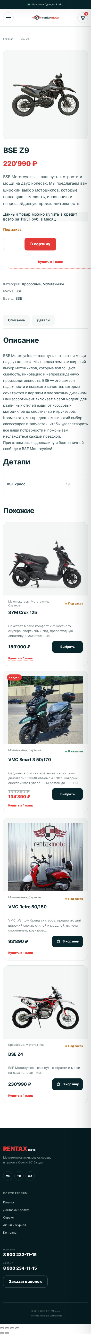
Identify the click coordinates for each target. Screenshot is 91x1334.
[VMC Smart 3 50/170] (45, 713)
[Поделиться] (12, 1328)
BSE (19, 291)
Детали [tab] (43, 320)
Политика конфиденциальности (45, 1315)
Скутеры (14, 605)
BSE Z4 (15, 1054)
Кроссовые (31, 284)
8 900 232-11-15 (20, 1254)
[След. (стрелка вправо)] (7, 1333)
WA (30, 1175)
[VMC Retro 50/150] (45, 860)
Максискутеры (18, 601)
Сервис (8, 1217)
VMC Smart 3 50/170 (29, 759)
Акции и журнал (14, 1225)
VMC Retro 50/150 (27, 906)
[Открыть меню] (8, 17)
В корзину (40, 243)
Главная (8, 38)
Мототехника (53, 284)
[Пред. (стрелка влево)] (2, 1333)
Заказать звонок (25, 1281)
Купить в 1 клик (20, 658)
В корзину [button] (71, 941)
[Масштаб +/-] (2, 1328)
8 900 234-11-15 (20, 1268)
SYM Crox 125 (22, 612)
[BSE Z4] (45, 1007)
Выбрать (67, 647)
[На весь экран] (7, 1328)
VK (8, 1175)
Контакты (10, 1232)
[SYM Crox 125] (45, 563)
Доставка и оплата (16, 1210)
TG (19, 1175)
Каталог (9, 1202)
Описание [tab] (16, 320)
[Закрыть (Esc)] (17, 1328)
